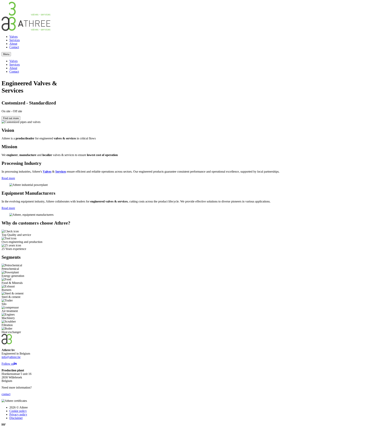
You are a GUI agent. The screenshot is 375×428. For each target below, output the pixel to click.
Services (14, 40)
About (13, 43)
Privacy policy (18, 414)
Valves (13, 36)
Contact (14, 47)
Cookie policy (18, 411)
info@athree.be (11, 357)
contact (6, 394)
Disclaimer (16, 418)
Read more (8, 178)
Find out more (11, 118)
